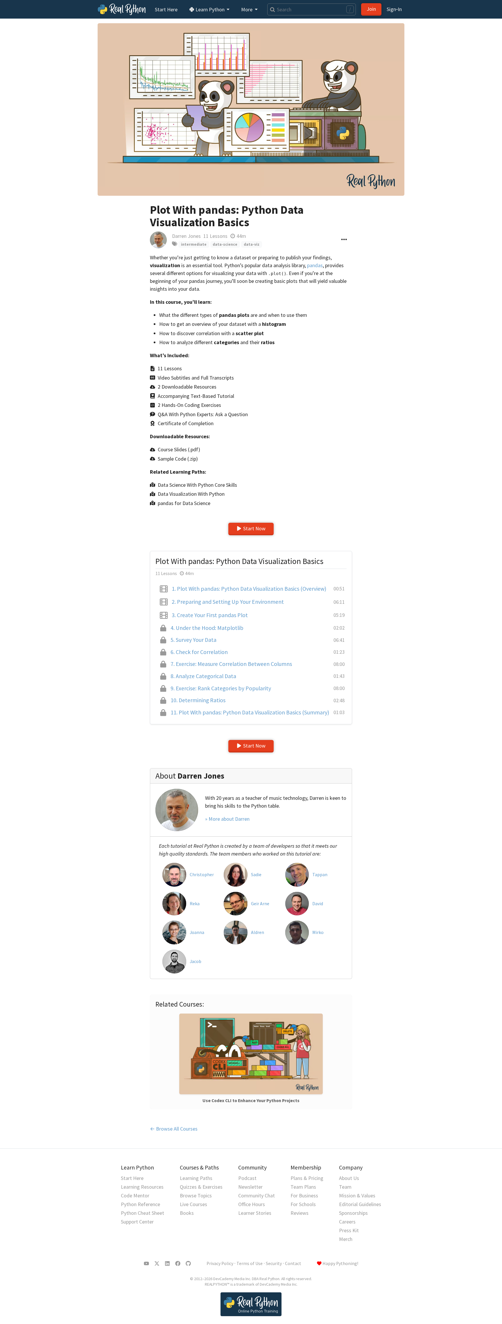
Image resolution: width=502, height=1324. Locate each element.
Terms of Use (249, 1263)
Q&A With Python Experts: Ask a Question (203, 414)
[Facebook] (178, 1263)
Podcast (247, 1178)
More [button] (247, 9)
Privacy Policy (220, 1263)
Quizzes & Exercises (201, 1186)
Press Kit (349, 1230)
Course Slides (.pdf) (179, 449)
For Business (304, 1195)
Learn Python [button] (210, 9)
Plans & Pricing (307, 1178)
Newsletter (250, 1186)
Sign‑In (394, 9)
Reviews (300, 1213)
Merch (345, 1239)
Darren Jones (186, 236)
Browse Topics (196, 1195)
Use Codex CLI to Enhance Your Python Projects (251, 1100)
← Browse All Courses (174, 1128)
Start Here (166, 9)
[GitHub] (188, 1263)
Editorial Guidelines (360, 1204)
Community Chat (256, 1195)
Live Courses (193, 1204)
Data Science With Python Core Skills (197, 485)
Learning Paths (196, 1178)
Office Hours (251, 1204)
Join (371, 9)
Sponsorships (353, 1213)
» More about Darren (227, 818)
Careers (347, 1221)
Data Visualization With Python (191, 494)
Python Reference (140, 1204)
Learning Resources (142, 1186)
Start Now (254, 528)
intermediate (194, 244)
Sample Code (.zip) (178, 458)
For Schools (303, 1204)
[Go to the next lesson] (251, 109)
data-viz (251, 244)
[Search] (271, 9)
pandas (315, 265)
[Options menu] (344, 239)
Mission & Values (357, 1195)
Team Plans (303, 1186)
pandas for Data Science (184, 503)
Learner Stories (254, 1213)
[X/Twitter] (157, 1263)
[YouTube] (146, 1263)
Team (345, 1186)
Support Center (137, 1221)
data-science (225, 244)
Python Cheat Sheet (142, 1213)
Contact (293, 1263)
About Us (349, 1178)
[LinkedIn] (167, 1263)
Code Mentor (135, 1195)
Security (274, 1263)
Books (187, 1213)
